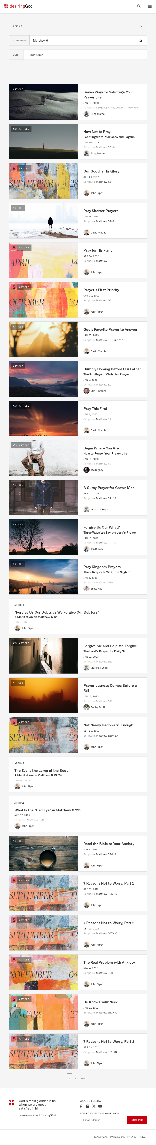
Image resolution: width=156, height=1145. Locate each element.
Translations (100, 1137)
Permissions (117, 1137)
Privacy (131, 1137)
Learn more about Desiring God (38, 1115)
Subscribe (137, 1119)
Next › (84, 1078)
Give (143, 1137)
